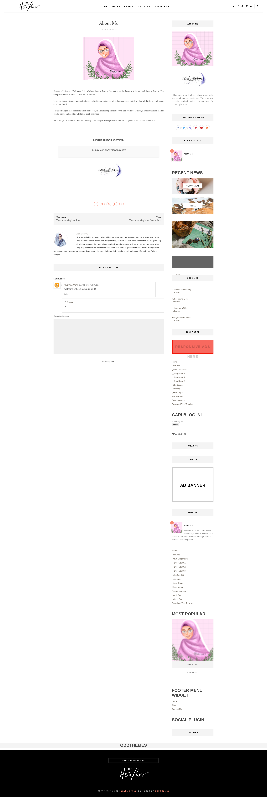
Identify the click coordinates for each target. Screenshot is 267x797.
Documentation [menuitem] (179, 591)
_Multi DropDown (179, 369)
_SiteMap (176, 389)
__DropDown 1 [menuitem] (179, 563)
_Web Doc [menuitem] (176, 595)
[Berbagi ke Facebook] (96, 204)
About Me (188, 153)
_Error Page (177, 392)
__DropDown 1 (178, 373)
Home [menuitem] (174, 550)
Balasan (70, 302)
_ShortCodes (177, 385)
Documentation (178, 400)
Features (143, 6)
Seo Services (177, 396)
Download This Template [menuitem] (183, 603)
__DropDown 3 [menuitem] (179, 571)
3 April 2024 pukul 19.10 (89, 285)
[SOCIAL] (192, 213)
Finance (128, 6)
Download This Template (183, 404)
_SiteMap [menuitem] (176, 579)
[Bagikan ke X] (102, 204)
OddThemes (162, 791)
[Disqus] (109, 411)
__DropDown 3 (178, 381)
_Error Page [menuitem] (177, 583)
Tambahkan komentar (61, 316)
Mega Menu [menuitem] (177, 587)
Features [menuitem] (176, 554)
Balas (66, 294)
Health (116, 6)
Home (104, 6)
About (174, 705)
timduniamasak (71, 285)
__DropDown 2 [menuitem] (179, 567)
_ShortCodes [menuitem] (178, 575)
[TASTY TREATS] (192, 193)
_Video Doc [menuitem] (177, 599)
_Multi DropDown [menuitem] (180, 559)
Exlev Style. (129, 791)
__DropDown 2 (178, 377)
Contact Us (162, 6)
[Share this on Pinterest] (109, 204)
